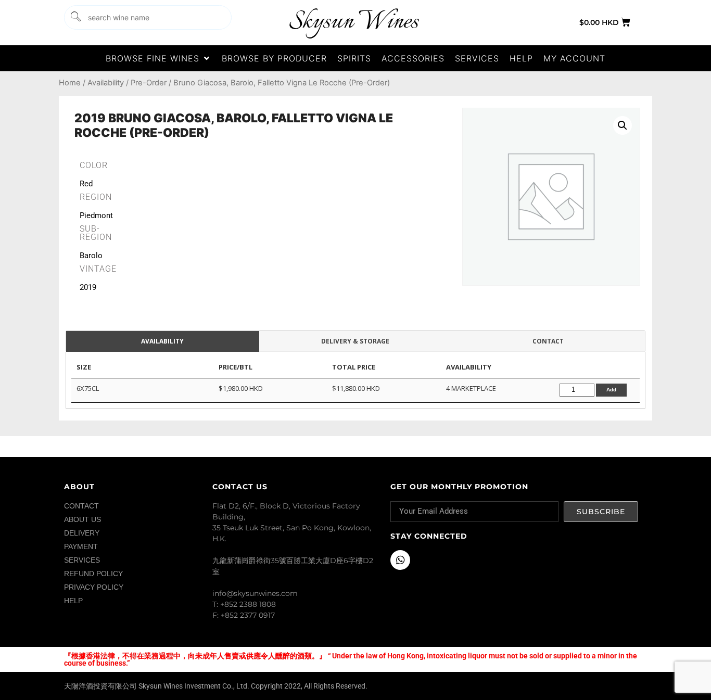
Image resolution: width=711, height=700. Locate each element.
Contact (548, 341)
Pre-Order (149, 82)
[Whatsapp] (400, 560)
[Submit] (75, 17)
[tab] (162, 341)
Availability (105, 82)
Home (70, 82)
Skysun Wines (353, 22)
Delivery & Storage (355, 341)
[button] (158, 58)
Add (611, 389)
